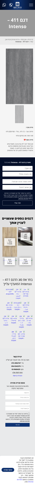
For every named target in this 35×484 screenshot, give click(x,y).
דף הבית (30, 39)
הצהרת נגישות (17, 376)
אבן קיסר (23, 39)
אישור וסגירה (8, 470)
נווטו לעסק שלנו (17, 372)
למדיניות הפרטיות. (23, 199)
